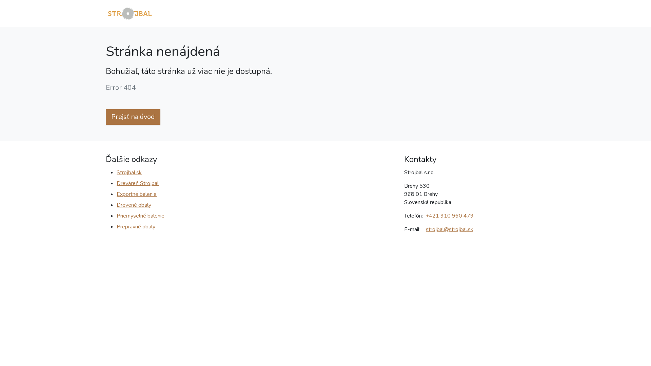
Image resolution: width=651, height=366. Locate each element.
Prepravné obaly (136, 226)
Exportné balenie (137, 194)
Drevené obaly (134, 205)
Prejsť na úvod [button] (133, 116)
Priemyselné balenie (140, 216)
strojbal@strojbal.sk (449, 229)
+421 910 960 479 (450, 216)
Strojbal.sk (129, 172)
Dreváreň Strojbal (138, 183)
